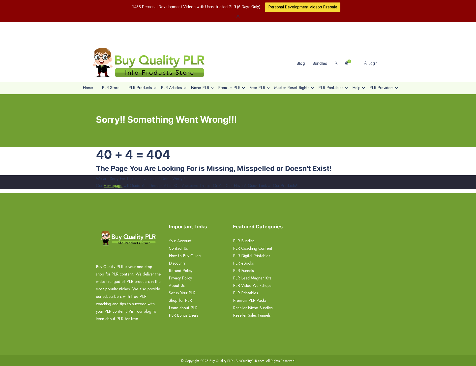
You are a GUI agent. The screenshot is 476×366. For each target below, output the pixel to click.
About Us (177, 285)
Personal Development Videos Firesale (302, 7)
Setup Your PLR (182, 293)
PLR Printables (245, 293)
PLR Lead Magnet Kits (252, 278)
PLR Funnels (243, 271)
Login (372, 63)
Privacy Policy (180, 278)
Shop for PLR (180, 300)
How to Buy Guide (185, 256)
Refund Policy (180, 271)
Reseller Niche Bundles (253, 308)
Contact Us (178, 248)
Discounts (177, 263)
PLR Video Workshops (252, 285)
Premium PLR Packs (250, 300)
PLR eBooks (243, 263)
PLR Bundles (244, 241)
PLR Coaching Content (252, 248)
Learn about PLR (183, 308)
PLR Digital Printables (251, 256)
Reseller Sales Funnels (252, 315)
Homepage (113, 185)
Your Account (180, 241)
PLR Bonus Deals (183, 315)
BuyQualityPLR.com (250, 360)
